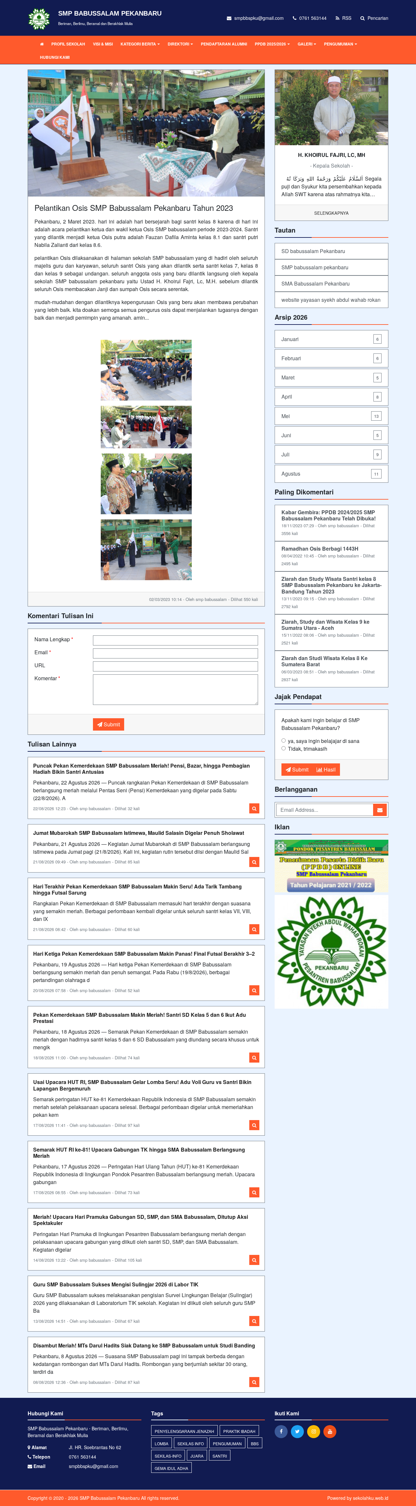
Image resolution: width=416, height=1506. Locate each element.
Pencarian (377, 18)
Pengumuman (227, 1443)
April (330, 396)
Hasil (329, 769)
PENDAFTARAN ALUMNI (224, 44)
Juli (330, 454)
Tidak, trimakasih (307, 748)
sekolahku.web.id (370, 1498)
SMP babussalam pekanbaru (314, 267)
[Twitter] (299, 1431)
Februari (330, 358)
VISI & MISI (103, 44)
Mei (330, 416)
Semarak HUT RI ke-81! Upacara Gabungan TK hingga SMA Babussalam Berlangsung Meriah (139, 1152)
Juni (330, 435)
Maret (330, 377)
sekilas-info (168, 1456)
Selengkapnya (331, 213)
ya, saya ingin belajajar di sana (323, 741)
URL (39, 665)
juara (196, 1456)
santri (220, 1456)
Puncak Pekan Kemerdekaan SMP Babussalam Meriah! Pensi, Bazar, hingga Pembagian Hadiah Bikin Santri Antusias (141, 768)
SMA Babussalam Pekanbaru (315, 283)
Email (42, 652)
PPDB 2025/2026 (270, 44)
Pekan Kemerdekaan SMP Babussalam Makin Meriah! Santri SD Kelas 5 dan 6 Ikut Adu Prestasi (139, 1018)
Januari (330, 339)
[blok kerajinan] (331, 866)
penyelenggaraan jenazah (184, 1431)
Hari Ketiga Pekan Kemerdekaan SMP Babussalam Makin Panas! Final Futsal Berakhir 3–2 (144, 953)
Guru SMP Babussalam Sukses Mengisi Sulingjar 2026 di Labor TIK (116, 1284)
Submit (111, 724)
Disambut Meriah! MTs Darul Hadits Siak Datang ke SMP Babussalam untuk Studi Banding (144, 1345)
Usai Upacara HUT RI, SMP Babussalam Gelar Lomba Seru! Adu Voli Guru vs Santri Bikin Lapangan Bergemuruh (142, 1085)
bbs (255, 1443)
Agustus (330, 473)
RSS (346, 18)
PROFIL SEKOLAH (68, 44)
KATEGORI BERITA (138, 44)
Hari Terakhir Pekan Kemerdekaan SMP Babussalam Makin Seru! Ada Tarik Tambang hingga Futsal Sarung (137, 889)
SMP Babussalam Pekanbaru (109, 1498)
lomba (161, 1443)
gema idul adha (171, 1468)
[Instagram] (315, 1431)
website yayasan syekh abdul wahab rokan (331, 299)
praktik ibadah (239, 1431)
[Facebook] (283, 1431)
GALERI (305, 44)
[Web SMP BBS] (331, 952)
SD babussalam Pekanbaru (313, 251)
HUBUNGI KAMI (55, 57)
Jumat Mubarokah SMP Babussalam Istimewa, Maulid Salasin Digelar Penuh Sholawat (138, 832)
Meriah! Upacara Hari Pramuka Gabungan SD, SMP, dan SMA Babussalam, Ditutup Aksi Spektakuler (140, 1220)
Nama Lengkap (53, 639)
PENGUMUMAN (338, 44)
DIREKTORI (178, 44)
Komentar (47, 678)
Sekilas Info (190, 1443)
